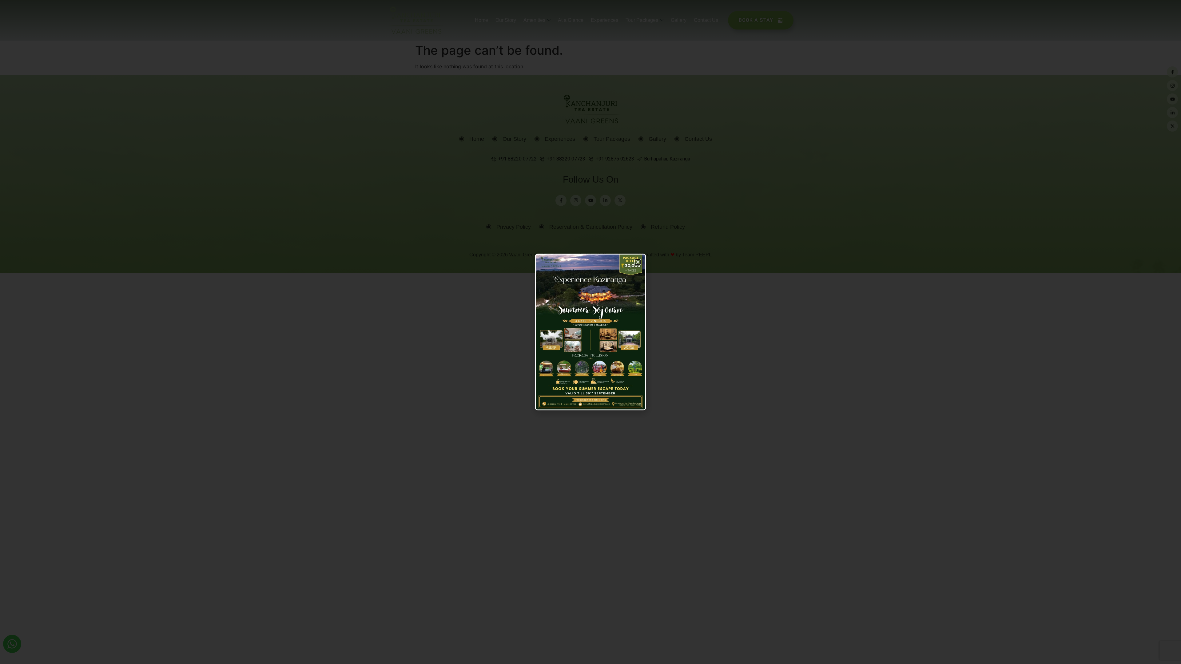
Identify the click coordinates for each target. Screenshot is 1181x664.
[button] (637, 262)
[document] (590, 332)
